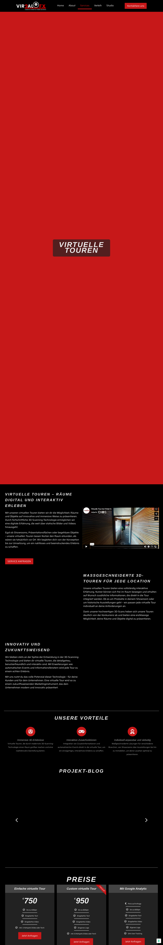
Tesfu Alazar (43, 847)
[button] (16, 819)
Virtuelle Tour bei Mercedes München (50, 843)
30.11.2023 (29, 847)
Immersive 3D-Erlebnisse (30, 740)
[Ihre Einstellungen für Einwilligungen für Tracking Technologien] (159, 941)
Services (84, 5)
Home (60, 5)
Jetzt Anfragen (30, 936)
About (72, 5)
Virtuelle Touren (61, 847)
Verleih (98, 5)
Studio (110, 5)
